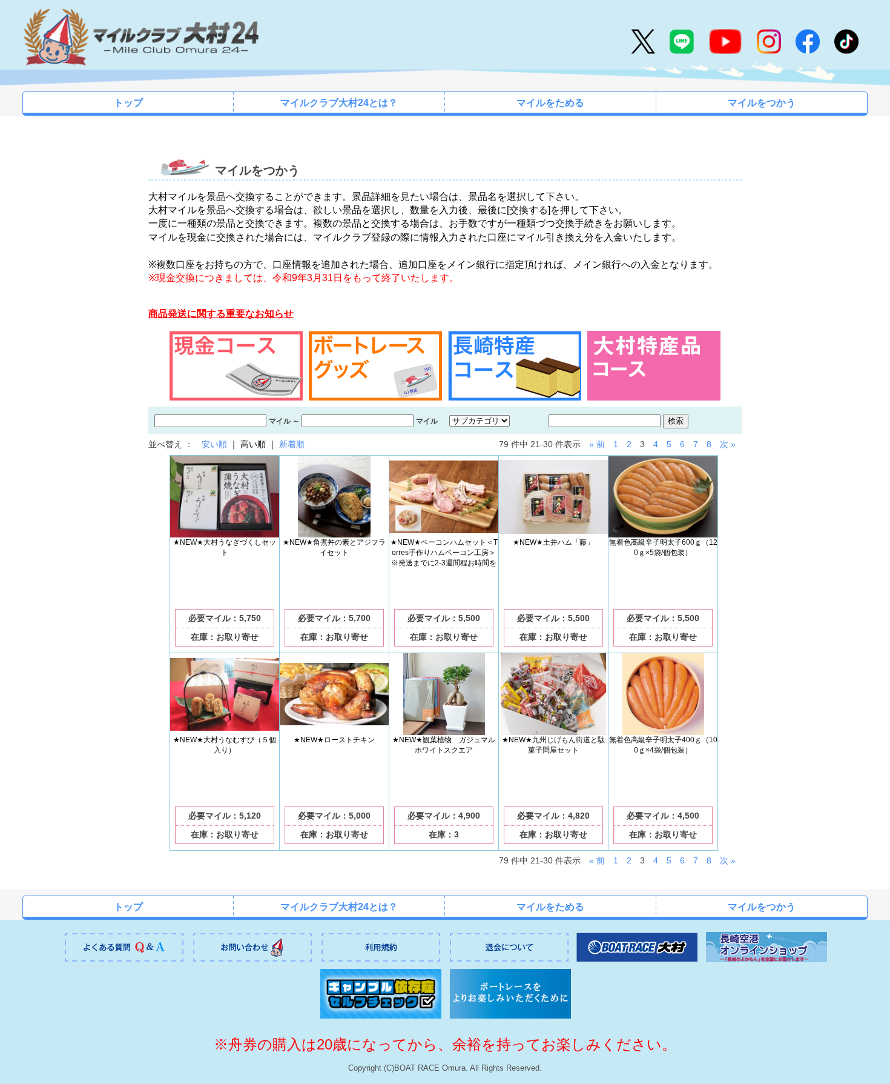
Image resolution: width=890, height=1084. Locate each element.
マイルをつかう (762, 103)
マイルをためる (550, 103)
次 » (728, 444)
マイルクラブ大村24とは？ (339, 103)
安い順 (214, 444)
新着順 (292, 444)
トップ (128, 103)
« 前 (597, 444)
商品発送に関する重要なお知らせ (221, 313)
